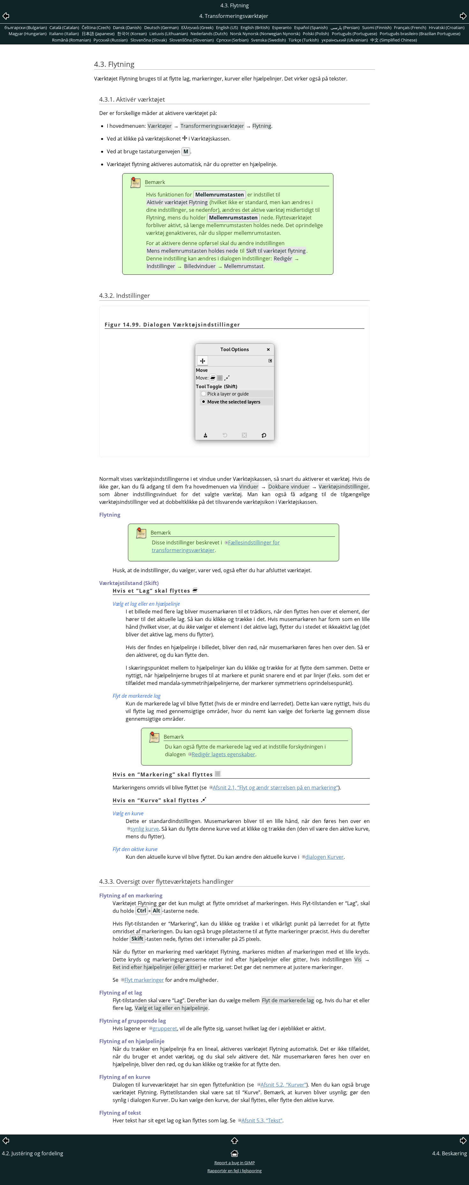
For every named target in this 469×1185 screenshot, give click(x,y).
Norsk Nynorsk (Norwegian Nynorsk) (265, 33)
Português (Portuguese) (354, 33)
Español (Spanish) (311, 27)
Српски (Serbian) (232, 40)
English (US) (227, 27)
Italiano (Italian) (64, 33)
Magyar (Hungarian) (28, 33)
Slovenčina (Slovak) (148, 40)
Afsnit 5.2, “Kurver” (284, 1084)
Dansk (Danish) (127, 27)
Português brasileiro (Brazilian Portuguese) (420, 33)
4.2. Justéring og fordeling (32, 1153)
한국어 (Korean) (132, 33)
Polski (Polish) (316, 33)
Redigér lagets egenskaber (223, 754)
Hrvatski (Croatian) (447, 27)
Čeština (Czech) (96, 27)
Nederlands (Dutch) (208, 33)
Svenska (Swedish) (268, 40)
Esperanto (282, 27)
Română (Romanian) (71, 40)
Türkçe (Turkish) (303, 40)
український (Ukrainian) (345, 40)
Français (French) (410, 27)
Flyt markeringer (144, 979)
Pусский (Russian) (110, 40)
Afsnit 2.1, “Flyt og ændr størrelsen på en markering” (275, 787)
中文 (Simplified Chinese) (393, 40)
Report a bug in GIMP (234, 1163)
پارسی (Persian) (345, 27)
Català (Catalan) (64, 27)
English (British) (255, 27)
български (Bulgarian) (25, 27)
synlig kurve (144, 828)
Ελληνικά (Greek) (197, 27)
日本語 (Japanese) (98, 33)
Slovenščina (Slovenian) (191, 40)
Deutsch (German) (161, 27)
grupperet (165, 1028)
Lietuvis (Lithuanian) (168, 33)
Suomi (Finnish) (376, 27)
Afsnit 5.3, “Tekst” (262, 1120)
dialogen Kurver (324, 856)
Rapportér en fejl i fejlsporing (234, 1170)
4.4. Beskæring (449, 1153)
